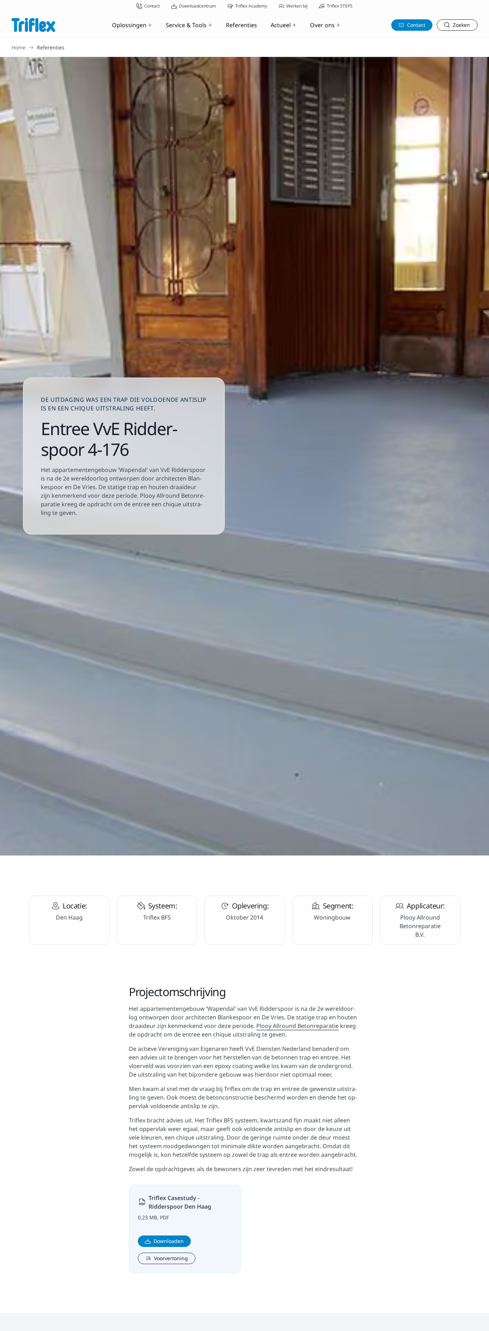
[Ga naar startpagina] (33, 25)
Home (18, 47)
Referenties (241, 25)
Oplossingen (129, 25)
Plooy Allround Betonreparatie (297, 1026)
